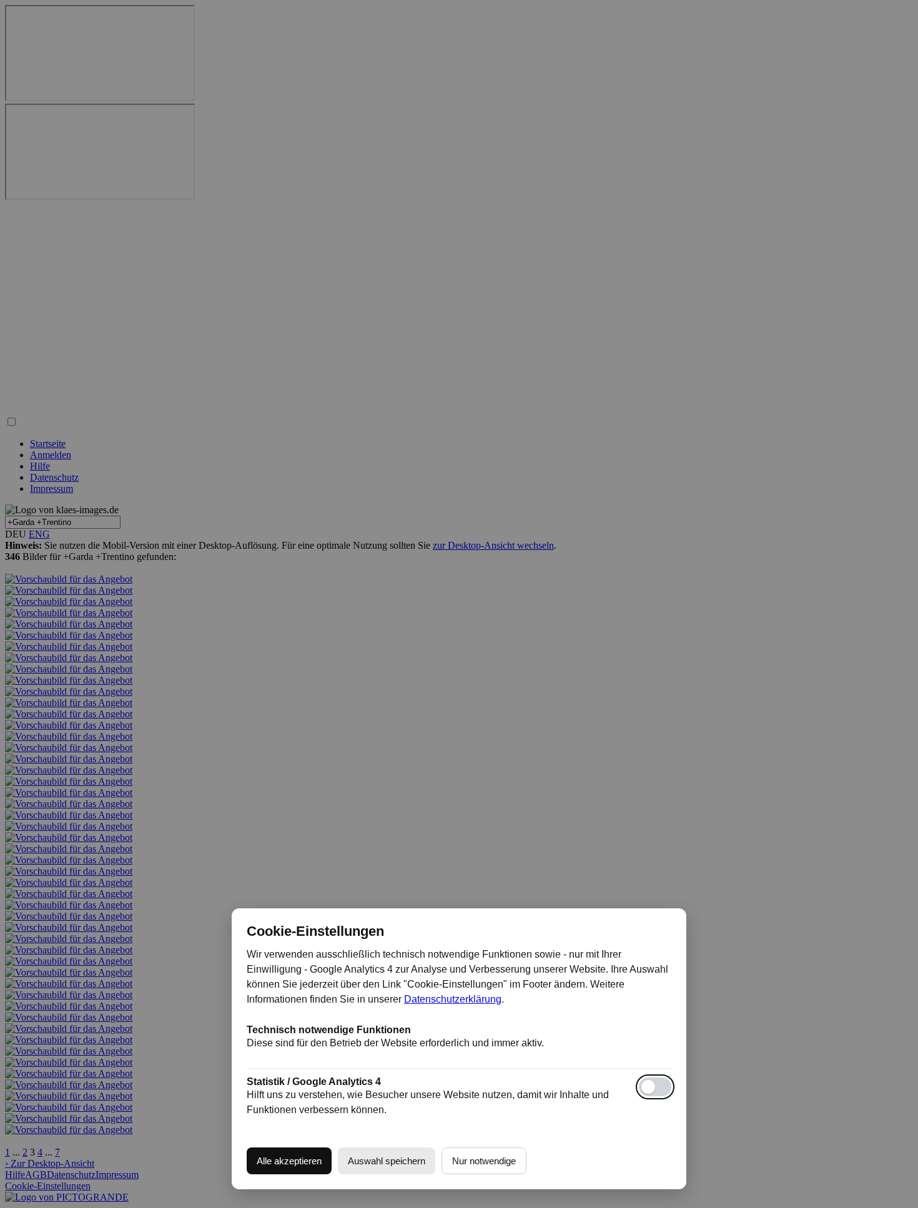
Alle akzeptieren (289, 1161)
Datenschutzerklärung (452, 999)
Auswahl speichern (386, 1161)
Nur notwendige (484, 1161)
